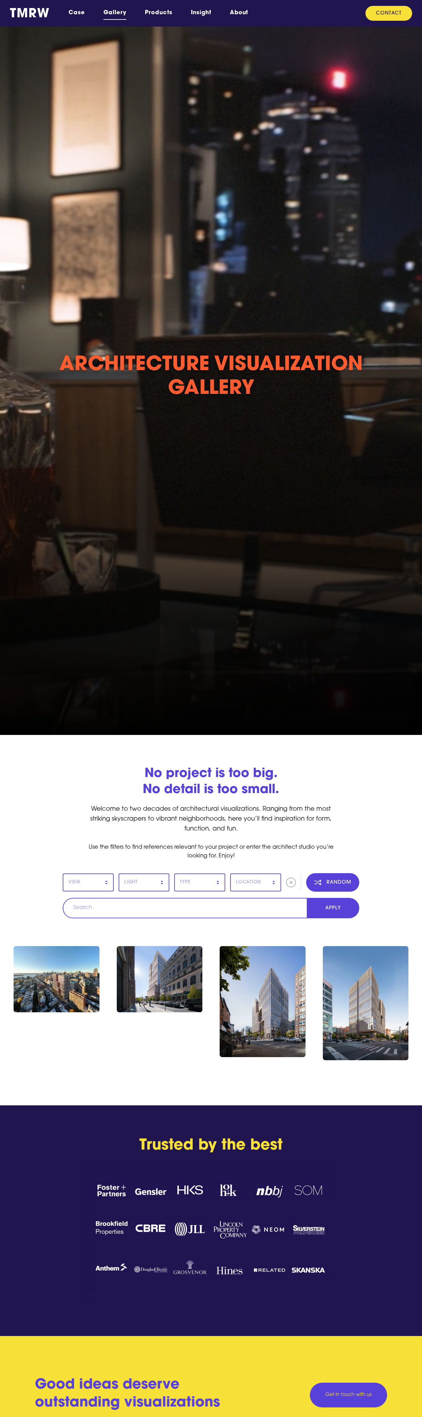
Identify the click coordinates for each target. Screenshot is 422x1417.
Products (158, 13)
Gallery (114, 13)
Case (77, 13)
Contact (389, 13)
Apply (332, 908)
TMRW (29, 14)
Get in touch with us (348, 1394)
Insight (201, 13)
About (239, 13)
